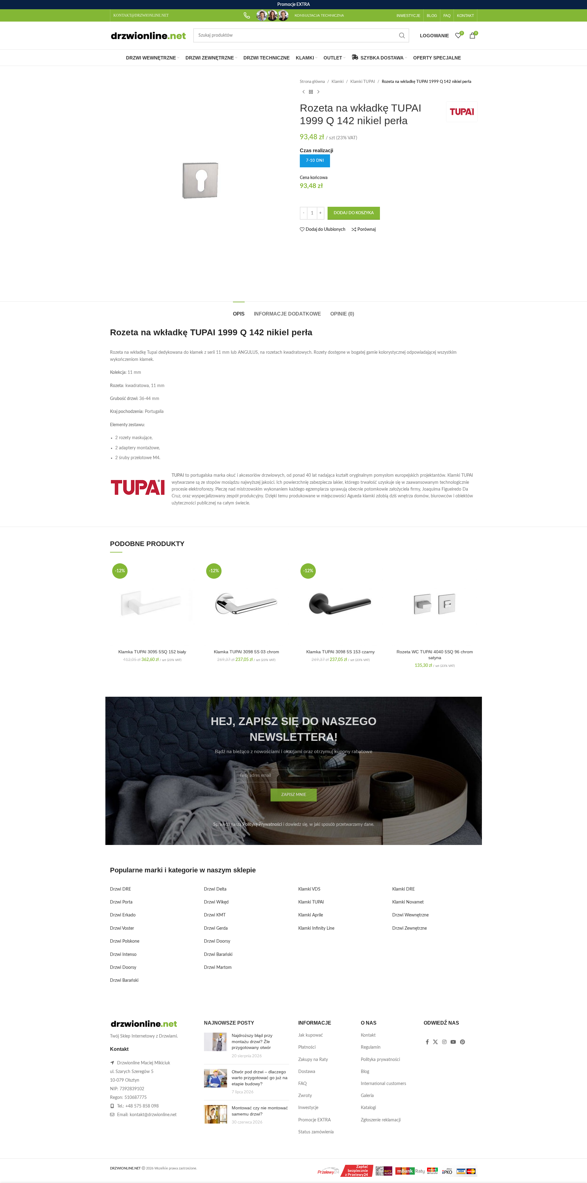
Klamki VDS (309, 889)
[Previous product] (303, 92)
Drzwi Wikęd (216, 902)
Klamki (338, 82)
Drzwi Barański (124, 980)
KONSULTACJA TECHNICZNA (319, 15)
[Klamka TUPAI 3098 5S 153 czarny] (340, 603)
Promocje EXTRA (314, 1120)
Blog (365, 1072)
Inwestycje (308, 1108)
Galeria (367, 1096)
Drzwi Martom (218, 967)
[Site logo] (148, 35)
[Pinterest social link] (462, 1042)
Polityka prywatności (380, 1060)
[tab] (239, 310)
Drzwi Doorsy (123, 967)
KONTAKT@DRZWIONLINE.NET (141, 15)
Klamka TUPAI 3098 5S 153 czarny (340, 651)
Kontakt (368, 1035)
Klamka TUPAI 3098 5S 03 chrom (246, 651)
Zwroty (305, 1096)
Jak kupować (310, 1035)
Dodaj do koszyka (354, 213)
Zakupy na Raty (313, 1060)
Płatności (307, 1047)
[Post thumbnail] (215, 1046)
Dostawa (306, 1072)
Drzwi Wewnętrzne (410, 915)
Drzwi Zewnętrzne (409, 928)
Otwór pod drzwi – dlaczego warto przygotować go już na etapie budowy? (259, 1077)
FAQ (302, 1084)
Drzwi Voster (122, 928)
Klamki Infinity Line (316, 928)
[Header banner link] (293, 4)
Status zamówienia (316, 1132)
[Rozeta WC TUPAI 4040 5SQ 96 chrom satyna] (434, 603)
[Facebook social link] (427, 1042)
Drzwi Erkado (123, 915)
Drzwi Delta (215, 889)
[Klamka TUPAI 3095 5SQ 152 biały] (152, 603)
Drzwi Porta (121, 902)
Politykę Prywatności (262, 824)
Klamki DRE (403, 889)
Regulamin (371, 1047)
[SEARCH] (402, 35)
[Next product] (318, 92)
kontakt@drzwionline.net (153, 1115)
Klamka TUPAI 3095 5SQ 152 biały (152, 651)
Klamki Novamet (408, 902)
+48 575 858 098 (142, 1106)
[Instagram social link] (444, 1042)
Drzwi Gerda (216, 928)
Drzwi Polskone (124, 941)
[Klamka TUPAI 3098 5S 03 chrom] (246, 603)
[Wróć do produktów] (311, 92)
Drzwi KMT (215, 915)
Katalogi (368, 1108)
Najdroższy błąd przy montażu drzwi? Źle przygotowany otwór (252, 1041)
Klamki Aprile (310, 915)
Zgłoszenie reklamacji (381, 1120)
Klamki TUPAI (362, 82)
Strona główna (312, 82)
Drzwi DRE (120, 889)
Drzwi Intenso (123, 955)
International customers (383, 1084)
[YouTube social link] (453, 1042)
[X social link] (435, 1042)
